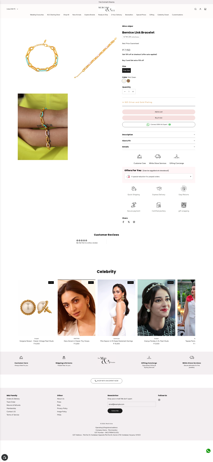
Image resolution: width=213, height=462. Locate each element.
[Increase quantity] (133, 91)
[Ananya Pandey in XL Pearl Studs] (156, 308)
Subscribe (115, 411)
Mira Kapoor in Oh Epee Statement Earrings (116, 341)
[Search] (195, 9)
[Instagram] (159, 399)
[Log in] (200, 9)
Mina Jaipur (127, 26)
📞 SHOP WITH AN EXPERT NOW (106, 381)
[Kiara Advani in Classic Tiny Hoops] (76, 308)
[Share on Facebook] (123, 222)
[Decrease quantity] (124, 91)
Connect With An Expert (161, 124)
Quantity (126, 87)
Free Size (126, 70)
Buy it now (158, 118)
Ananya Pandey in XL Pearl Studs (156, 341)
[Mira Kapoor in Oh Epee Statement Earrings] (116, 308)
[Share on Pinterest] (134, 222)
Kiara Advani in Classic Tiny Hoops (76, 341)
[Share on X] (128, 222)
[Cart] (205, 9)
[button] (20, 312)
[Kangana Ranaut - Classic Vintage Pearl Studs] (36, 308)
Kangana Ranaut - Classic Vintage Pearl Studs (37, 341)
